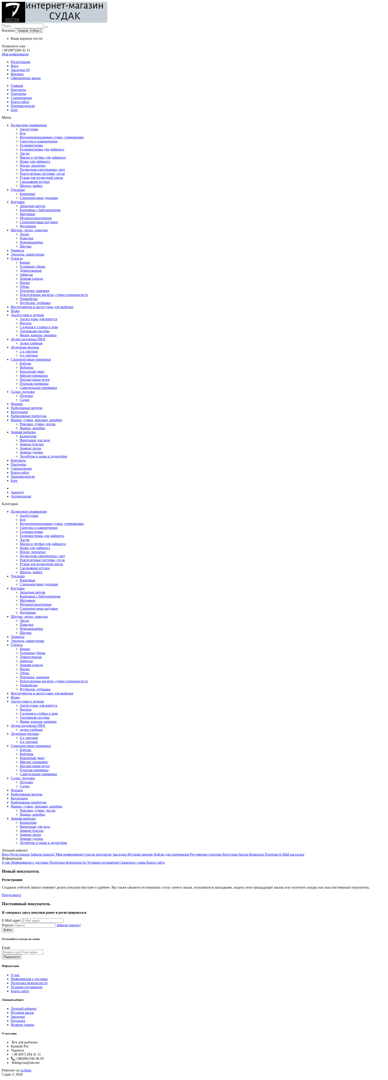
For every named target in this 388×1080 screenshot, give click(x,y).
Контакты (18, 90)
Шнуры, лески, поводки (29, 230)
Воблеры (26, 367)
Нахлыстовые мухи (35, 379)
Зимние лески (30, 448)
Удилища (18, 190)
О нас (6, 862)
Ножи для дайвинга (35, 161)
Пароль (7, 925)
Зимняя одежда (31, 278)
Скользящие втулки (35, 182)
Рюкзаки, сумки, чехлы (37, 424)
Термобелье (28, 299)
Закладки (120, 854)
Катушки (18, 202)
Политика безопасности (68, 862)
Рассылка (18, 1021)
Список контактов (98, 854)
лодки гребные (31, 343)
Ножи (15, 311)
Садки (24, 400)
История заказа (22, 1012)
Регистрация (20, 62)
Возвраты (257, 854)
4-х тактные (29, 355)
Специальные (21, 98)
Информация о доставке (30, 862)
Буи (23, 133)
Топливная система (34, 331)
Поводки (26, 238)
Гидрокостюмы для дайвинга (42, 149)
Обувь (24, 287)
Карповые (27, 194)
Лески (24, 234)
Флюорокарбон (31, 242)
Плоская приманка (34, 384)
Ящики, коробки (32, 428)
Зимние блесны (32, 444)
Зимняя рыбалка (23, 432)
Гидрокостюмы (31, 145)
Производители (23, 106)
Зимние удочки (31, 452)
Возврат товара (22, 1025)
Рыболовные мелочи (26, 408)
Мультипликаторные (36, 218)
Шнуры (25, 246)
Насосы (25, 323)
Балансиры (28, 436)
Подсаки (26, 396)
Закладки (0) (20, 70)
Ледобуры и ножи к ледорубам (43, 456)
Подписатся (12, 957)
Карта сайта (20, 102)
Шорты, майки (31, 186)
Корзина (17, 74)
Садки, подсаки (23, 392)
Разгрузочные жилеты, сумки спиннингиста (54, 295)
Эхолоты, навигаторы (27, 254)
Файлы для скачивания (172, 854)
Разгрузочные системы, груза (42, 173)
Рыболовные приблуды (28, 416)
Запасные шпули (32, 206)
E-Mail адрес (11, 920)
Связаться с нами (133, 862)
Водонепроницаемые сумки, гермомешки (52, 137)
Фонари (17, 404)
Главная (17, 86)
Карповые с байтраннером (40, 210)
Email (6, 948)
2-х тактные (29, 351)
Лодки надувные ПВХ (28, 339)
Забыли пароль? (43, 854)
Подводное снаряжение (29, 125)
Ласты (24, 153)
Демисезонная (31, 270)
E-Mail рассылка (291, 854)
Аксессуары (29, 129)
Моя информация (70, 854)
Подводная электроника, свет (42, 169)
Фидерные (28, 226)
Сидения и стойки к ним (39, 327)
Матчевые (27, 214)
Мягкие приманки (34, 375)
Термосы (17, 250)
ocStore (26, 1070)
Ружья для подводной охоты (41, 178)
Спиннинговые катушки (39, 222)
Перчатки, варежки (34, 291)
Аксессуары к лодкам (27, 315)
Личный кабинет (24, 1008)
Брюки (25, 262)
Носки (25, 283)
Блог (14, 110)
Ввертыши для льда (35, 440)
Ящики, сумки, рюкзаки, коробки (36, 420)
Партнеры (18, 94)
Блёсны (25, 363)
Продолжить (11, 895)
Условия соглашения (103, 862)
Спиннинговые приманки (31, 359)
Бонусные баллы (236, 854)
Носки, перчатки (33, 165)
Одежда (17, 258)
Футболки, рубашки (35, 303)
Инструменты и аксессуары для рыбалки (42, 307)
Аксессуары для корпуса (38, 319)
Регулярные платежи (206, 854)
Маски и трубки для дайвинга (43, 157)
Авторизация (21, 496)
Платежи (272, 854)
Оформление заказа (26, 78)
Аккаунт (17, 492)
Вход (14, 66)
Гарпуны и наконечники (38, 141)
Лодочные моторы (25, 347)
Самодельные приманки (38, 388)
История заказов (141, 854)
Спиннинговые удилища (39, 198)
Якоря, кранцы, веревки (38, 335)
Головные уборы (32, 266)
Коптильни (19, 412)
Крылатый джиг (32, 371)
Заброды (26, 274)
